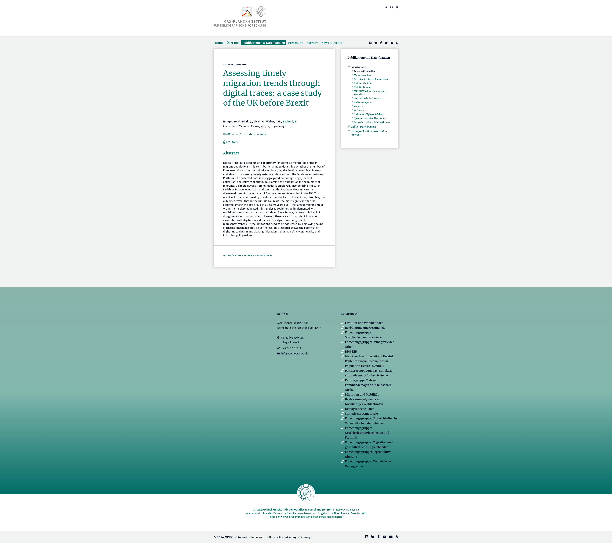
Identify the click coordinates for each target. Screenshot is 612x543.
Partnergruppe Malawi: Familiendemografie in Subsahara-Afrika (369, 385)
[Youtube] (386, 42)
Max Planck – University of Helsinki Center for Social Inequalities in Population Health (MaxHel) (370, 361)
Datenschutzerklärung (282, 537)
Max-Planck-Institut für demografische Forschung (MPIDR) (294, 509)
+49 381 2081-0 (291, 348)
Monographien (362, 75)
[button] (386, 6)
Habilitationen (362, 87)
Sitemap (305, 537)
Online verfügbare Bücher (368, 114)
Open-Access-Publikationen (370, 118)
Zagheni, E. (290, 121)
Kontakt (242, 537)
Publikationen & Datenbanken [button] (263, 43)
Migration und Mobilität (362, 394)
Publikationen (359, 67)
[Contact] (390, 537)
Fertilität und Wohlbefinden (364, 323)
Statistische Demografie (361, 413)
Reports (358, 106)
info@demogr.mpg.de (294, 353)
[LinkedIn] (370, 42)
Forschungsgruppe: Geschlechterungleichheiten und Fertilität (367, 432)
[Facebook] (380, 42)
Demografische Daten (360, 409)
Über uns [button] (233, 43)
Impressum (258, 537)
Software (359, 110)
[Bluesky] (375, 42)
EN (391, 7)
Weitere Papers (362, 102)
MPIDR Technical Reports (368, 98)
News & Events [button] (331, 43)
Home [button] (219, 43)
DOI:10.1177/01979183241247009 (246, 134)
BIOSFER (351, 351)
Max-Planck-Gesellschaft (350, 513)
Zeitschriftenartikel (365, 71)
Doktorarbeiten (363, 83)
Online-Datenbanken (363, 126)
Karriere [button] (312, 43)
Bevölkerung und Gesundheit (365, 327)
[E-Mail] (391, 42)
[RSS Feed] (397, 42)
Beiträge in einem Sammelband (371, 79)
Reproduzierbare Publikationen (372, 122)
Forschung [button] (295, 43)
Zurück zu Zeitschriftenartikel (249, 255)
